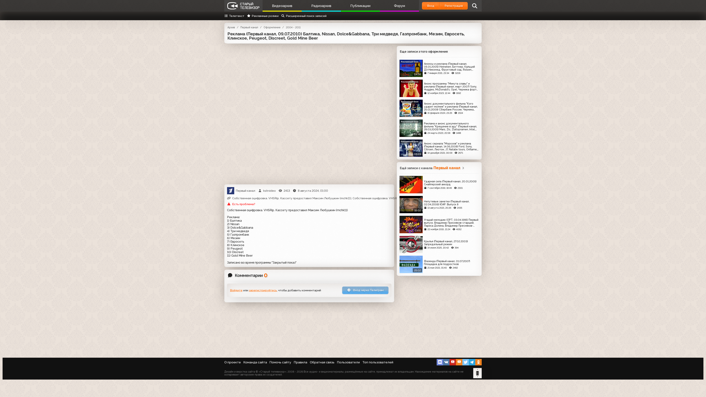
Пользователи (348, 362)
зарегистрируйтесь (263, 290)
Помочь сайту (280, 362)
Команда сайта (255, 362)
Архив (231, 27)
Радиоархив (321, 6)
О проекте (232, 362)
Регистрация (454, 6)
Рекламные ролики (265, 16)
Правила (300, 362)
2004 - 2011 (293, 27)
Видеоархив (282, 6)
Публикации (360, 6)
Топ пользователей (377, 362)
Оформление (272, 27)
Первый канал (249, 27)
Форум (399, 6)
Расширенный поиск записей (306, 16)
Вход (430, 6)
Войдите (236, 290)
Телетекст (236, 16)
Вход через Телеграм (368, 290)
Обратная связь (322, 362)
